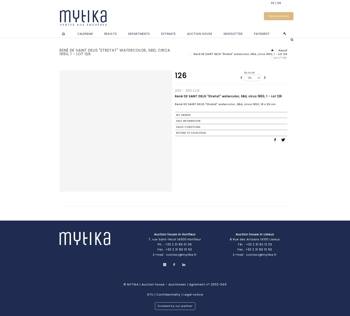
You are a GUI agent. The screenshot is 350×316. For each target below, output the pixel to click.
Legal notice (193, 295)
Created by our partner (175, 306)
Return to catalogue (191, 132)
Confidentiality (168, 295)
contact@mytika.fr (181, 255)
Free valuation (278, 16)
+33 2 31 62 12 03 (259, 244)
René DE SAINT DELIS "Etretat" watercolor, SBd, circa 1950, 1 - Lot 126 (240, 54)
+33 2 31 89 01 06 (178, 244)
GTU (150, 295)
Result (283, 50)
